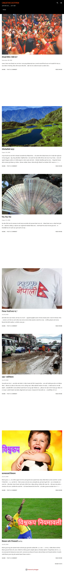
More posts (58, 563)
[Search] (57, 3)
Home (4, 9)
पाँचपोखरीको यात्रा (8, 149)
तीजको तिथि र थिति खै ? (10, 57)
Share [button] (3, 69)
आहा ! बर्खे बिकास (8, 377)
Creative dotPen (10, 3)
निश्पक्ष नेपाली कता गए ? (9, 311)
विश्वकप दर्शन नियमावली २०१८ (12, 541)
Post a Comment (12, 69)
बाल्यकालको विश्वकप (9, 473)
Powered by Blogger (32, 569)
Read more (59, 69)
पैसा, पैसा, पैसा (6, 217)
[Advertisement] (32, 88)
